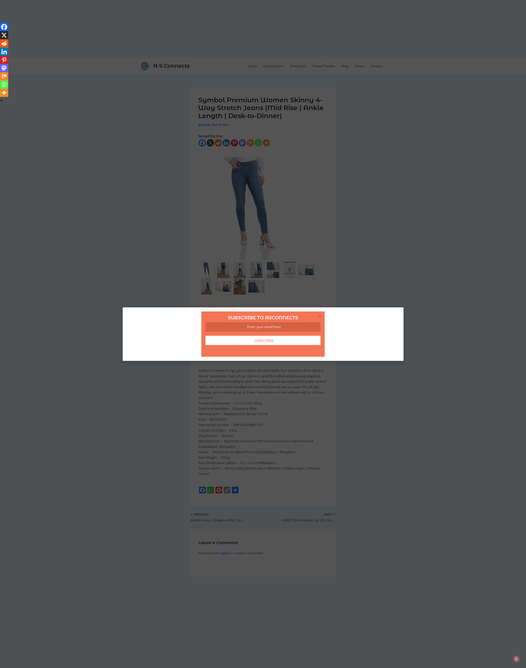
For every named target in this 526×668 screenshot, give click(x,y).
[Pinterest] (4, 60)
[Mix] (4, 76)
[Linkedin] (4, 52)
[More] (4, 93)
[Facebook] (4, 27)
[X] (4, 35)
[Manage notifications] (516, 659)
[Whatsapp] (4, 84)
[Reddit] (4, 43)
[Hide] (1, 100)
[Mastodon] (4, 68)
